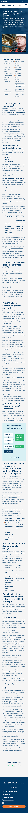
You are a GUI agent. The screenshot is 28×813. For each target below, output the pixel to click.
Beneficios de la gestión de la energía (19, 63)
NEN (15, 326)
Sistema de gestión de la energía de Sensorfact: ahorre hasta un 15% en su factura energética (20, 81)
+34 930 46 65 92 (6, 1)
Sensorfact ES (11, 5)
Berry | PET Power (18, 643)
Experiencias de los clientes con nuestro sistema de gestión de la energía (19, 92)
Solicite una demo (14, 806)
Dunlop (18, 690)
